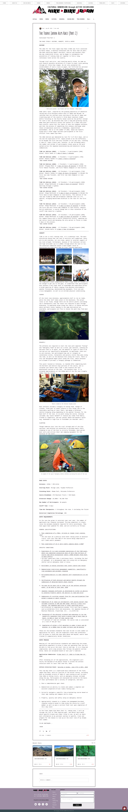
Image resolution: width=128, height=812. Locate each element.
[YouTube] (35, 804)
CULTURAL (54, 19)
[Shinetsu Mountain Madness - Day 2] (64, 751)
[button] (93, 19)
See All (93, 742)
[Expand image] (47, 256)
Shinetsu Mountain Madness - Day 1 (84, 758)
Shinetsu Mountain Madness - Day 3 (40, 758)
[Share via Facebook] (40, 731)
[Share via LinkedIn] (46, 731)
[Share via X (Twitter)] (43, 731)
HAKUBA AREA (70, 19)
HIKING (41, 19)
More (88, 19)
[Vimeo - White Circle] (46, 804)
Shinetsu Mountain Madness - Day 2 (62, 758)
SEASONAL (62, 19)
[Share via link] (49, 731)
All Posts (35, 19)
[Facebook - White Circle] (39, 804)
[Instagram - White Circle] (43, 804)
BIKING (47, 19)
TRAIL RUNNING (81, 19)
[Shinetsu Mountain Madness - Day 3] (42, 751)
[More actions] (88, 28)
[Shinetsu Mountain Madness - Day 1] (85, 751)
